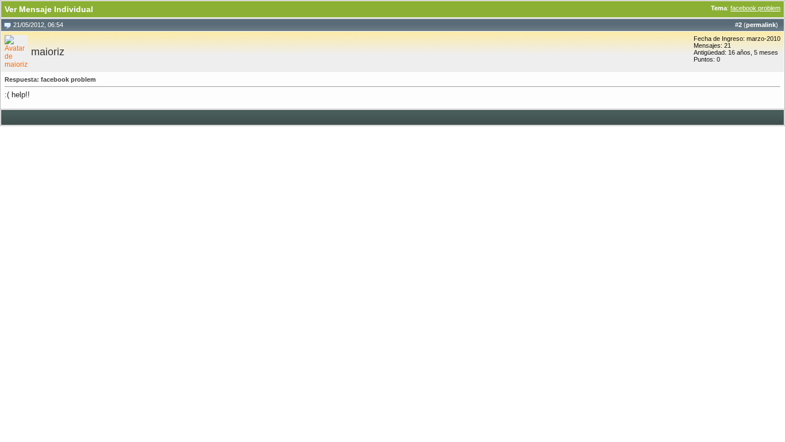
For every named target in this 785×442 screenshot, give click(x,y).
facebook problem (755, 8)
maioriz (47, 52)
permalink (761, 24)
